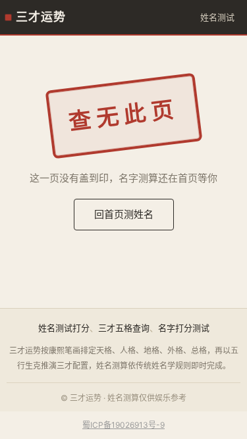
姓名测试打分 (64, 328)
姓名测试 (217, 17)
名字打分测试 (183, 328)
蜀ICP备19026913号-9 (123, 425)
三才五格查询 (124, 328)
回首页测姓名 (123, 214)
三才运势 (41, 17)
